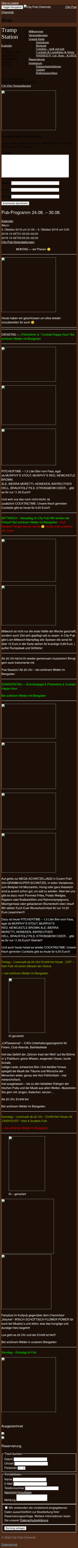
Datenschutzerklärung (48, 66)
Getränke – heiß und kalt (50, 48)
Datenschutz (9, 1544)
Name (6, 182)
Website (6, 196)
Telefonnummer (14, 1488)
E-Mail (8, 1483)
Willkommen (36, 31)
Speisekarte (42, 42)
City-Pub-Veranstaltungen (16, 85)
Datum (9, 1459)
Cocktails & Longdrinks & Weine (55, 52)
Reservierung (37, 59)
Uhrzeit (9, 1463)
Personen (11, 1468)
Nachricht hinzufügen (18, 1492)
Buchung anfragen (15, 1528)
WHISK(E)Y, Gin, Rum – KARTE (56, 55)
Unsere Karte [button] (36, 39)
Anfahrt (40, 69)
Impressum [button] (35, 63)
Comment (7, 152)
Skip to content (10, 3)
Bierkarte (41, 45)
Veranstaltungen (38, 35)
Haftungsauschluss (46, 73)
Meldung (10, 1500)
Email (5, 189)
